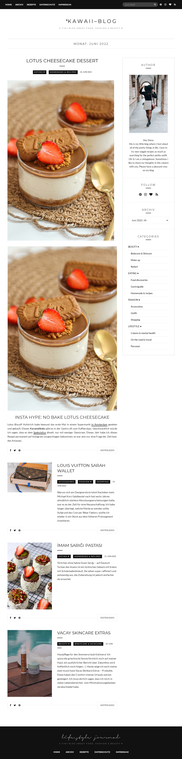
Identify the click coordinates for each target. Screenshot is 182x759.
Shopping (103, 482)
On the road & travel (141, 339)
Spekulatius (39, 432)
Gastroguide (137, 286)
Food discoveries (139, 280)
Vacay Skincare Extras (84, 632)
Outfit (134, 313)
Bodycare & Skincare (88, 644)
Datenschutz (47, 4)
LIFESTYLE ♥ (134, 326)
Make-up (135, 260)
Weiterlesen (107, 450)
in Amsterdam (99, 424)
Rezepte (31, 4)
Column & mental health (143, 333)
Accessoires (66, 482)
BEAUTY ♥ (64, 644)
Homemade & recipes (63, 72)
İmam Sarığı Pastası (79, 545)
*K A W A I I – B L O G (91, 21)
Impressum (64, 4)
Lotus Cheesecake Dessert (62, 61)
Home (8, 4)
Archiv (19, 4)
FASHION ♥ (85, 482)
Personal (135, 346)
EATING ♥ (39, 72)
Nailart (134, 266)
